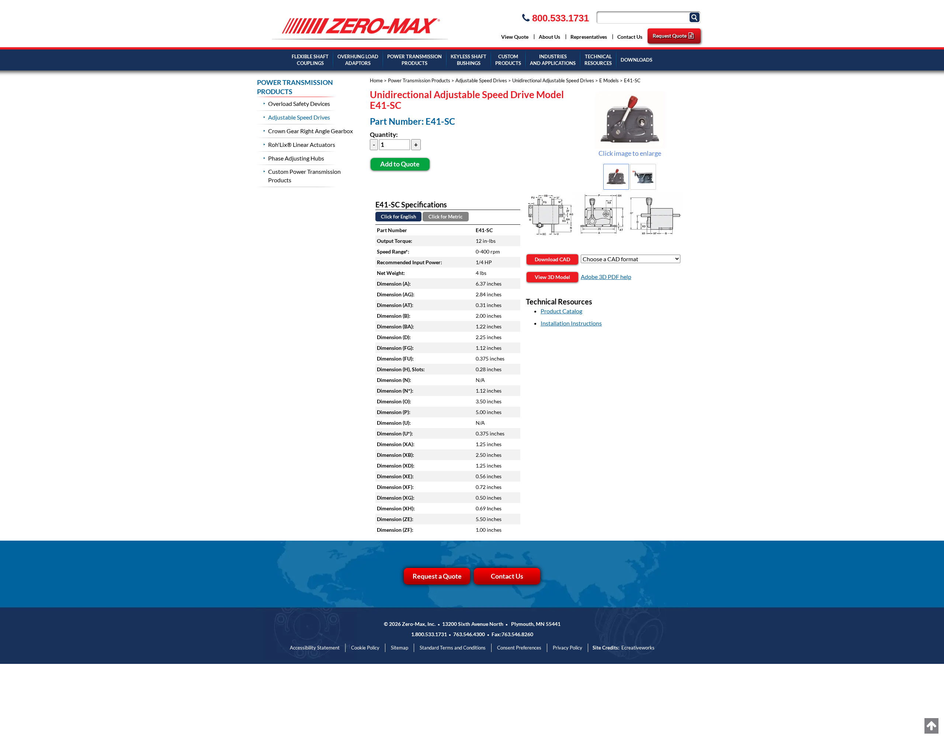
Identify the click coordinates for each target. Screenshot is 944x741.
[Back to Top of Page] (931, 726)
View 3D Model (552, 277)
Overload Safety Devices (299, 103)
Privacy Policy (567, 648)
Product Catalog (561, 310)
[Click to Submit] (695, 17)
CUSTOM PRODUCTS (508, 60)
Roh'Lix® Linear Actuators (301, 144)
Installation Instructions (571, 323)
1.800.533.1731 (429, 634)
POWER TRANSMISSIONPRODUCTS (414, 60)
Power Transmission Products (419, 80)
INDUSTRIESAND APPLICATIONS (553, 60)
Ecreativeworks (638, 648)
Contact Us (629, 37)
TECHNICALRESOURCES (598, 60)
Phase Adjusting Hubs (296, 158)
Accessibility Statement (315, 648)
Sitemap (399, 648)
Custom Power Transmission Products (304, 175)
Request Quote (670, 35)
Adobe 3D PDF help (606, 276)
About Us (549, 37)
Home (376, 80)
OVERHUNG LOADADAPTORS (357, 60)
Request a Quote (437, 576)
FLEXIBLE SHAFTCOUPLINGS (310, 60)
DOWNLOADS (636, 60)
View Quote (514, 37)
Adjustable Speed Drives (481, 80)
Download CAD (552, 259)
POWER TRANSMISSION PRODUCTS (295, 87)
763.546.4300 (469, 634)
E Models (609, 80)
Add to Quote (400, 164)
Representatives (588, 37)
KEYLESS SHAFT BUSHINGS (468, 60)
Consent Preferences (519, 648)
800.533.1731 (559, 18)
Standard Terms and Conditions (453, 648)
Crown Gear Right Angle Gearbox (310, 130)
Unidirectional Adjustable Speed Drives (553, 80)
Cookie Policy (365, 648)
